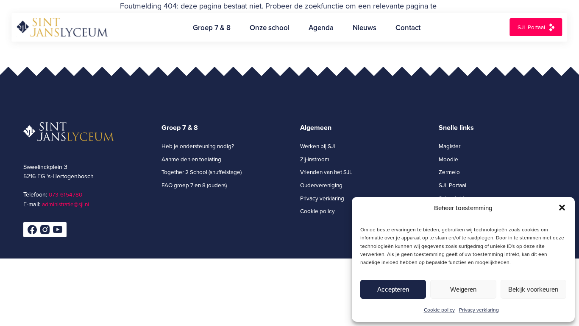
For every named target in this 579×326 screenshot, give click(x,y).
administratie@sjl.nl (65, 204)
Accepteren (393, 289)
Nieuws (364, 27)
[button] (562, 207)
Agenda (321, 27)
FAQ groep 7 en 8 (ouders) (194, 185)
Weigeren (463, 289)
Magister (449, 146)
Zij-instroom (314, 159)
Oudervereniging (321, 185)
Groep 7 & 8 (212, 27)
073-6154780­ (65, 194)
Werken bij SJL (318, 146)
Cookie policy (439, 309)
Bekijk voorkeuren (533, 289)
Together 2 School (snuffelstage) (201, 172)
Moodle (448, 159)
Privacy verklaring (479, 309)
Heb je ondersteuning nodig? (197, 146)
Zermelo (449, 172)
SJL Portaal (531, 27)
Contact (407, 27)
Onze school (270, 27)
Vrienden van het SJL (326, 172)
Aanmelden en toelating (191, 159)
